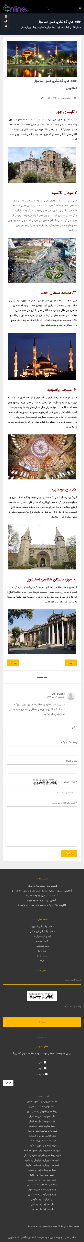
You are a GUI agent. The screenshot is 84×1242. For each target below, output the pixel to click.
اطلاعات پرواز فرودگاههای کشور (42, 1102)
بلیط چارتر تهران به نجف (42, 1209)
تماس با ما (42, 956)
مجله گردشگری (42, 946)
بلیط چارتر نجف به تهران (42, 1204)
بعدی (69, 663)
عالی (40, 1063)
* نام (74, 727)
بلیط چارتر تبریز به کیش (42, 1199)
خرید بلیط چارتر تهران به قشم (42, 1141)
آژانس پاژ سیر (42, 1097)
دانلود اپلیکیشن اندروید (42, 926)
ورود (42, 961)
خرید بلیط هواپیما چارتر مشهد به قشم (42, 1151)
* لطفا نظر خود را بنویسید (64, 803)
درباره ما (42, 951)
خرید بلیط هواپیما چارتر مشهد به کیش (42, 1155)
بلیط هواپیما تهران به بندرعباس (42, 1111)
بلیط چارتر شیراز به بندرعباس (42, 1180)
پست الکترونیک (69, 743)
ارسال (8, 1083)
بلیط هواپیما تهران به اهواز (42, 1116)
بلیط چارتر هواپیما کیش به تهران (42, 1131)
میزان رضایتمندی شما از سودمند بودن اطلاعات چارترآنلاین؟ (42, 1054)
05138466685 (35, 901)
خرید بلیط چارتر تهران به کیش (42, 1146)
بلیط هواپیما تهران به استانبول (42, 1136)
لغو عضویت (42, 1037)
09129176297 (33, 896)
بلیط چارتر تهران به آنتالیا (42, 1175)
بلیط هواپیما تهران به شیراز (42, 1121)
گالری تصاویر (42, 941)
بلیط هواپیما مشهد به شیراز (42, 1107)
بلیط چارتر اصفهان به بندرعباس (42, 1185)
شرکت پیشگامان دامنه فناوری (22, 1237)
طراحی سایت (69, 1237)
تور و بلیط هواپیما (42, 936)
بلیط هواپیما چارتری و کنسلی (42, 1170)
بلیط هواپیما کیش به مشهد (42, 1126)
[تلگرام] (5, 22)
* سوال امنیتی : (69, 782)
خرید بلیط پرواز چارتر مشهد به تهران (42, 1165)
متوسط (40, 1074)
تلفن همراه (71, 761)
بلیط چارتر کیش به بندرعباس (42, 1195)
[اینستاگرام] (6, 17)
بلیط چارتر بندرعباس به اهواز (42, 1190)
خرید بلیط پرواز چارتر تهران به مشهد (42, 1160)
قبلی (14, 663)
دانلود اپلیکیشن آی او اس (42, 931)
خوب (40, 1068)
